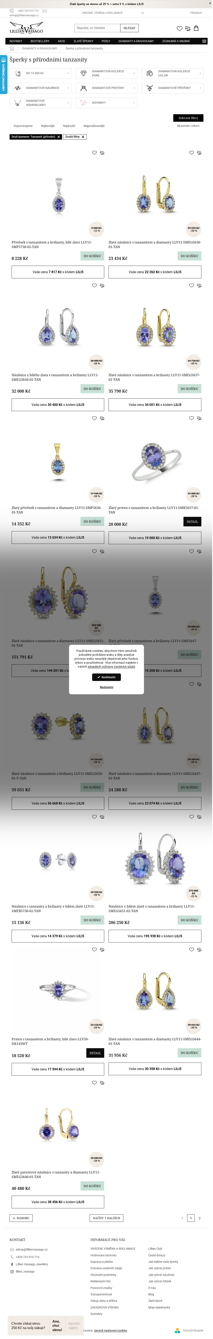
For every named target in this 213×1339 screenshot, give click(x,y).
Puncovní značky (101, 1288)
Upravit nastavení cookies (110, 1330)
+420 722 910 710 (27, 1257)
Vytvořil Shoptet (193, 1330)
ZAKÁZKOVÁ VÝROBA (104, 1307)
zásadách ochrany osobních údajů (111, 666)
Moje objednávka (159, 1307)
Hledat (129, 28)
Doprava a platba (101, 1261)
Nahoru (23, 1218)
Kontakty (96, 1314)
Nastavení (106, 687)
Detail (192, 522)
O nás (152, 1288)
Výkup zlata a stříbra (103, 1300)
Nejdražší (69, 126)
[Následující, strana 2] (191, 1218)
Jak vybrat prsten (159, 1268)
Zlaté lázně (155, 1300)
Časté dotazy (156, 1255)
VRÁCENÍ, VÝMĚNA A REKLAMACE (102, 12)
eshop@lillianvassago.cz (32, 1249)
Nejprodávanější (94, 126)
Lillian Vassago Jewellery (32, 1264)
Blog (151, 1294)
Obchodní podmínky (103, 1274)
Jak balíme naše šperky (163, 1261)
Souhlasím (108, 677)
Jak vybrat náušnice (161, 1274)
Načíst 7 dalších (106, 1218)
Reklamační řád (100, 1281)
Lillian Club (155, 1248)
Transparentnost (101, 1294)
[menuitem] (15, 41)
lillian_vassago (25, 1271)
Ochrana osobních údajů (106, 1268)
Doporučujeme (23, 126)
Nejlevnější (47, 126)
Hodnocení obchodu (103, 1255)
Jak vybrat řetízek (159, 1281)
